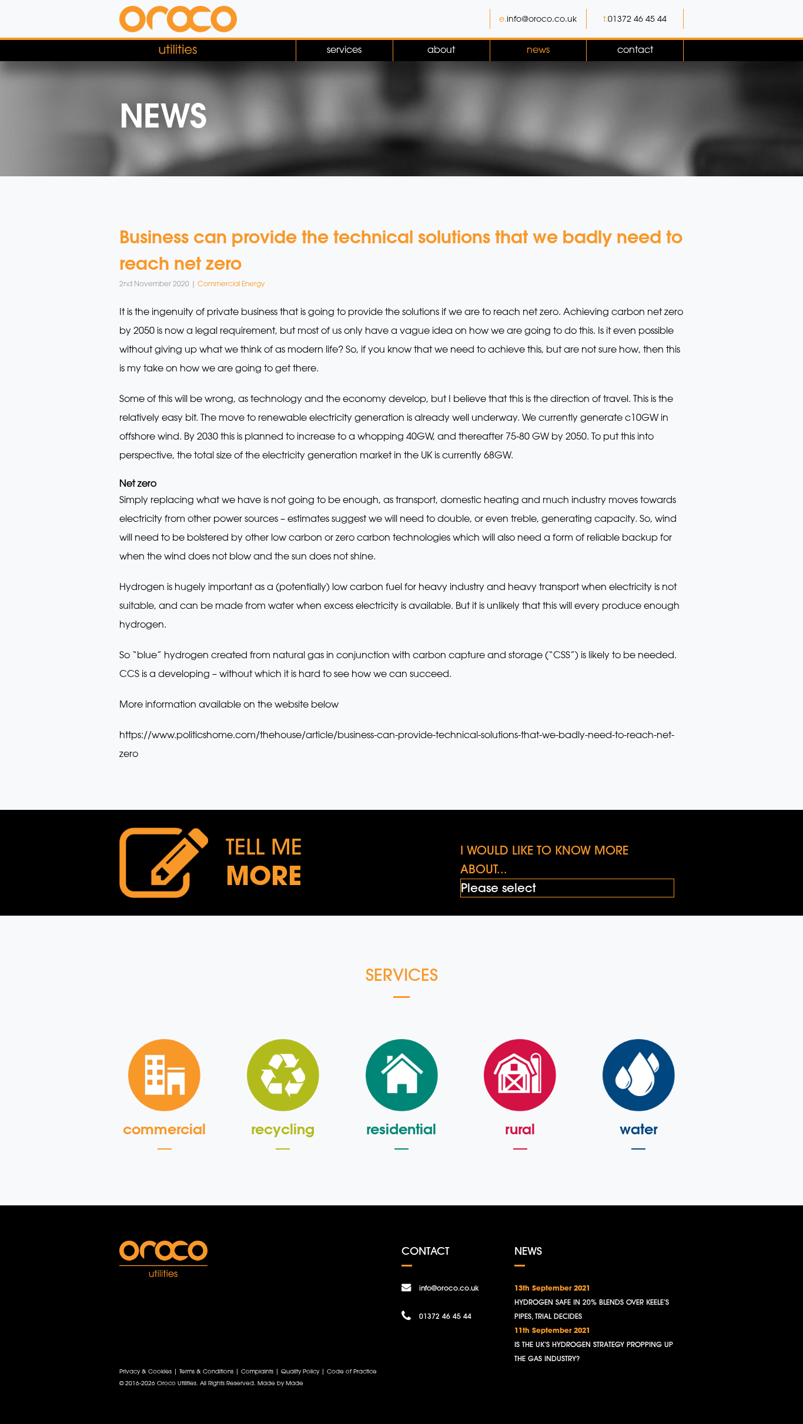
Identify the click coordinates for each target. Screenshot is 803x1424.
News (538, 49)
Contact (635, 49)
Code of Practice (352, 1371)
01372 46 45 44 (637, 19)
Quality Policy (300, 1371)
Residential (401, 1129)
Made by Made (280, 1382)
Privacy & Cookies (145, 1371)
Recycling (282, 1129)
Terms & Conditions (206, 1371)
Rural (520, 1129)
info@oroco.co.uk (542, 19)
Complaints (257, 1371)
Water (639, 1129)
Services (344, 49)
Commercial (164, 1129)
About (441, 49)
